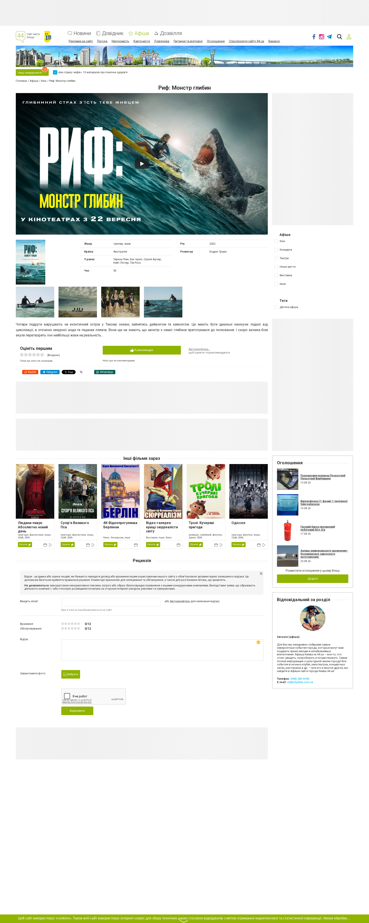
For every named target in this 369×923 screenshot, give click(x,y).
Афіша (142, 33)
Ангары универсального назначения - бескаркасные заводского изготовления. (324, 553)
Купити (23, 544)
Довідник (112, 33)
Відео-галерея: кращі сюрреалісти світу (162, 527)
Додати (313, 578)
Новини (82, 33)
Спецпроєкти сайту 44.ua (246, 41)
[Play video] (142, 164)
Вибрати (72, 674)
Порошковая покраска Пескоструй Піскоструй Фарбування (322, 477)
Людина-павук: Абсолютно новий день (33, 527)
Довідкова (161, 41)
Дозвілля (171, 33)
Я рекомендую (143, 350)
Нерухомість (120, 41)
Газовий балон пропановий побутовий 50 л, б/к (317, 528)
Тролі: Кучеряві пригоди (201, 525)
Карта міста (141, 41)
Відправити (77, 710)
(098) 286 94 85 (299, 678)
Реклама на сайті (81, 41)
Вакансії (274, 41)
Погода (102, 41)
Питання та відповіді (188, 41)
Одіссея (238, 523)
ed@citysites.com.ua (300, 682)
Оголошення (216, 41)
